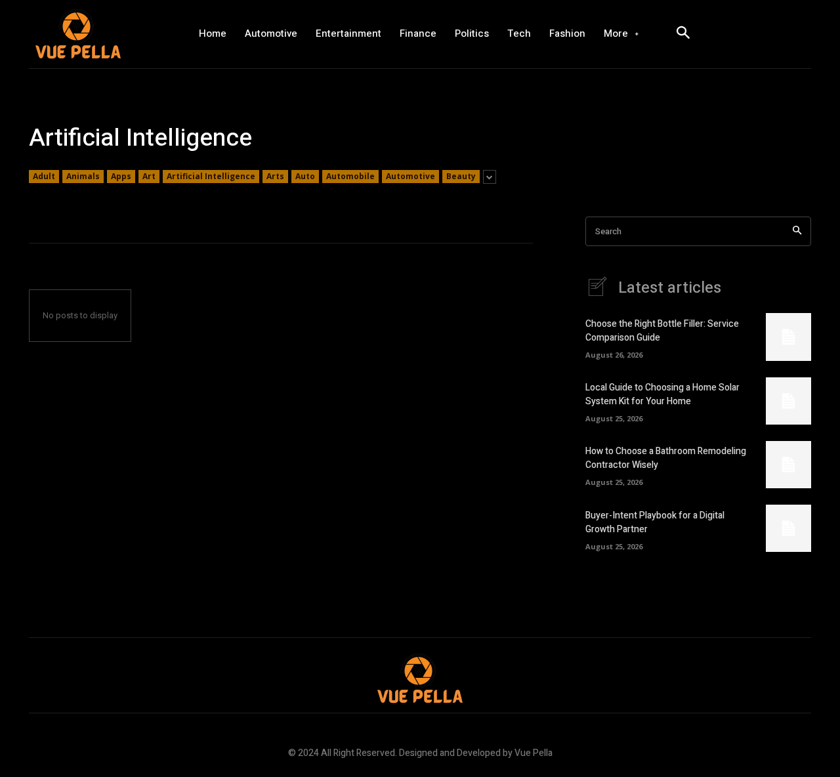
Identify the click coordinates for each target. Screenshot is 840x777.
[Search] (797, 231)
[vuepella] (102, 34)
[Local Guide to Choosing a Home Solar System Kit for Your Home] (788, 401)
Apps (121, 176)
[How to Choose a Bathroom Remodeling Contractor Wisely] (788, 464)
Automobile (350, 176)
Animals (83, 176)
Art (149, 176)
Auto (305, 176)
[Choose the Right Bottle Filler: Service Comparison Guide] (788, 336)
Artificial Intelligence (211, 176)
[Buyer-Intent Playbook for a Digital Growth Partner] (788, 528)
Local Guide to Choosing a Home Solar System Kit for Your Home (662, 394)
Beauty (461, 176)
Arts (275, 176)
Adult (44, 176)
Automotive (410, 176)
